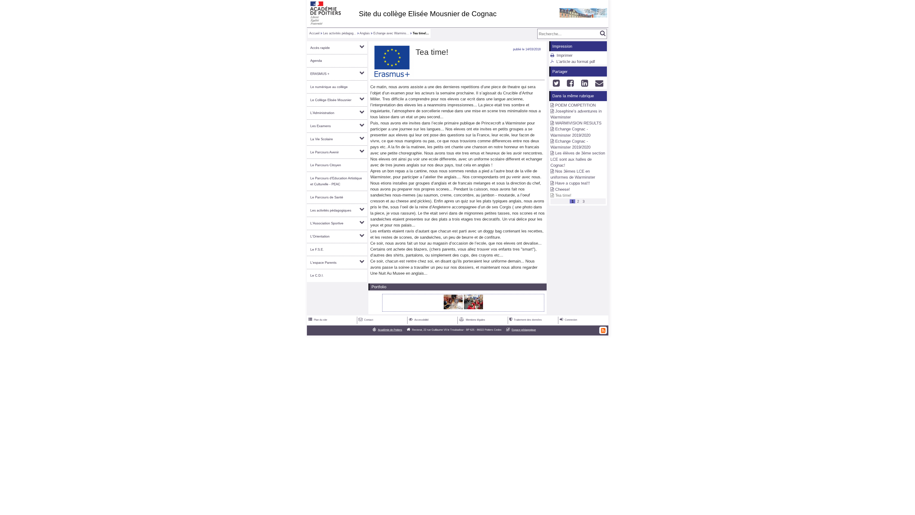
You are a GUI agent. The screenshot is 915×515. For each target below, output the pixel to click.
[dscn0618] (473, 308)
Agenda (316, 60)
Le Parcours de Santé (326, 197)
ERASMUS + (319, 74)
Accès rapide (320, 48)
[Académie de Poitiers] (332, 23)
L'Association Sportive (326, 223)
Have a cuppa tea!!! (572, 183)
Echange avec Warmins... (391, 33)
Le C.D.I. (317, 275)
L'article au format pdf (575, 61)
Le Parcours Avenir (324, 152)
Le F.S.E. (317, 249)
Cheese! (562, 189)
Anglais (365, 33)
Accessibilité (419, 319)
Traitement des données (525, 319)
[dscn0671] (454, 308)
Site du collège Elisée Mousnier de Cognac (428, 14)
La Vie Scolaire (321, 139)
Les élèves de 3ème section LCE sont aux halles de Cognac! (577, 159)
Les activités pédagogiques (330, 210)
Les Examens (320, 126)
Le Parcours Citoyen (325, 165)
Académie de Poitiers (390, 329)
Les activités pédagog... (339, 33)
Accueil (314, 33)
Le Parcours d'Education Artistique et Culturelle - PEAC (336, 181)
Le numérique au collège (329, 87)
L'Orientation (320, 236)
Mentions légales (472, 319)
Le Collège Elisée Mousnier (330, 100)
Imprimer (565, 55)
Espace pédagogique (524, 329)
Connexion (568, 319)
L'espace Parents (323, 262)
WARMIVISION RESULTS (578, 123)
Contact (366, 319)
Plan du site (317, 319)
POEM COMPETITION (575, 105)
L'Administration (322, 113)
